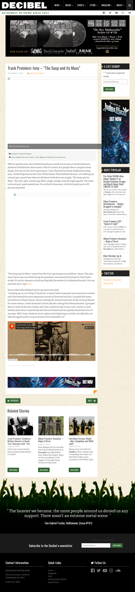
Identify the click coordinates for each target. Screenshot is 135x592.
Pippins (42, 157)
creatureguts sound (14, 365)
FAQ (50, 576)
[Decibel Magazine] (24, 4)
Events (80, 5)
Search (131, 8)
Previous (13, 400)
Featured (14, 154)
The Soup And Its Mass (28, 365)
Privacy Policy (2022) (57, 579)
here (29, 284)
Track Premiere (25, 154)
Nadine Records (22, 157)
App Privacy (53, 582)
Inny (13, 157)
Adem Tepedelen (36, 73)
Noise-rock (34, 157)
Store (93, 5)
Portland (49, 157)
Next (91, 400)
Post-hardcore (60, 157)
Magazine (106, 5)
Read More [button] (13, 469)
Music (68, 5)
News (57, 5)
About (119, 5)
